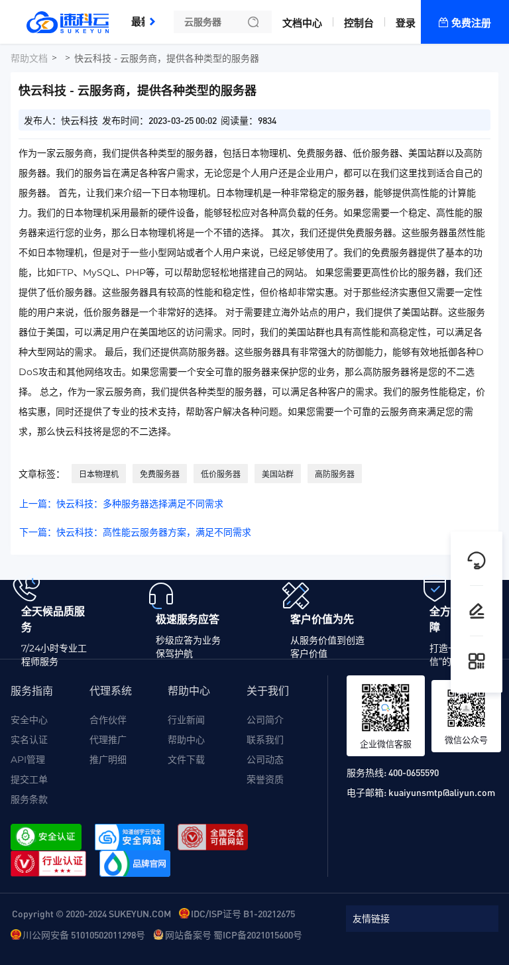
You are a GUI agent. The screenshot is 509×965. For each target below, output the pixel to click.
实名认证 (29, 740)
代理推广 (108, 740)
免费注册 (471, 23)
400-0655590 (413, 772)
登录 (406, 23)
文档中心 (302, 23)
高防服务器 (335, 474)
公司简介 (265, 720)
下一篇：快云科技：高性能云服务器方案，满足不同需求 (135, 532)
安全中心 (29, 720)
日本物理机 (99, 474)
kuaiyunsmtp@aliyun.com (441, 792)
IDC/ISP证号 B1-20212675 (243, 913)
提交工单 (29, 779)
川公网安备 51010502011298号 (84, 934)
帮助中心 (186, 740)
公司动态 (265, 760)
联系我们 (265, 740)
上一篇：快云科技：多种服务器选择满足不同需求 (121, 504)
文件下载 (186, 760)
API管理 (28, 760)
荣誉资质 (265, 779)
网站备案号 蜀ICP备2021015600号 (233, 934)
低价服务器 (221, 474)
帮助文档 (29, 58)
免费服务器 (160, 474)
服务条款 (29, 799)
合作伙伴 (108, 720)
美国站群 (278, 474)
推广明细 (108, 760)
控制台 (359, 23)
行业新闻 (186, 720)
